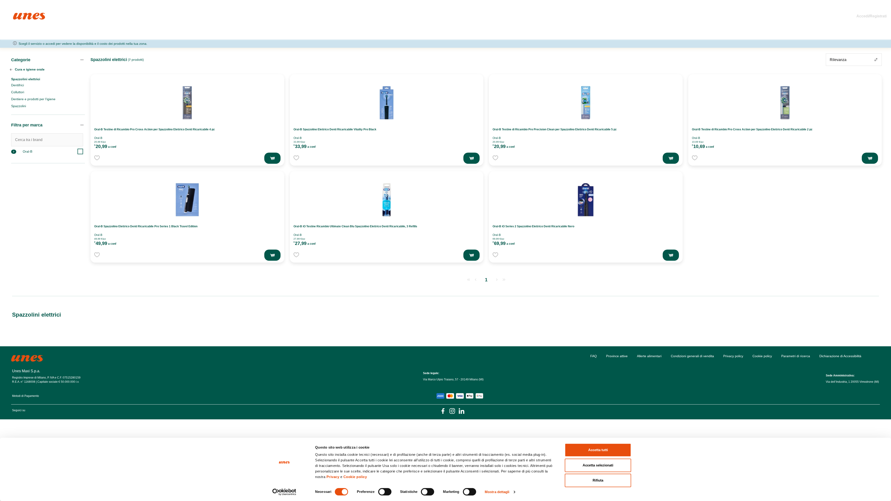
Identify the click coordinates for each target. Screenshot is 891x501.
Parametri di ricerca (795, 356)
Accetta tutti (598, 450)
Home (18, 15)
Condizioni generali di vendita (692, 356)
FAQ (593, 356)
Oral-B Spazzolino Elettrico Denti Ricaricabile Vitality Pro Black (335, 129)
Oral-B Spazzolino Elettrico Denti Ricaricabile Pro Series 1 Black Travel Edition (145, 226)
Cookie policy (355, 477)
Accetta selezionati (598, 465)
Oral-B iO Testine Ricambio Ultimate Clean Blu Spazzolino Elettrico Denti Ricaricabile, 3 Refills (355, 226)
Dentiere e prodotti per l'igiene (33, 99)
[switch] (384, 491)
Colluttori (17, 92)
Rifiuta (598, 480)
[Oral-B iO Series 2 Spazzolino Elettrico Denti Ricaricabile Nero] (585, 199)
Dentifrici (17, 85)
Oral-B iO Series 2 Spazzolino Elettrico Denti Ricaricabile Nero (533, 226)
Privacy (332, 477)
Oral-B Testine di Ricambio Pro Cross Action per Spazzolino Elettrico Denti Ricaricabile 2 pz (752, 129)
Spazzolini (18, 106)
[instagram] (452, 411)
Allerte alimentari (649, 356)
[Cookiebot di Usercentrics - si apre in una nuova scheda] (284, 491)
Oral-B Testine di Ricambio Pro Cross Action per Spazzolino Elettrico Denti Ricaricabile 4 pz (154, 129)
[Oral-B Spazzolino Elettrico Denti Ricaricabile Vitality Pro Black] (386, 102)
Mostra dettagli (497, 492)
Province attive (617, 356)
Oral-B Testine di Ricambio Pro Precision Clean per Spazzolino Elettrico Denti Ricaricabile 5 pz (555, 129)
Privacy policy (733, 356)
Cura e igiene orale (29, 69)
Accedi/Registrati (871, 16)
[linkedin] (461, 411)
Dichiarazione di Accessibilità (840, 356)
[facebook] (443, 411)
